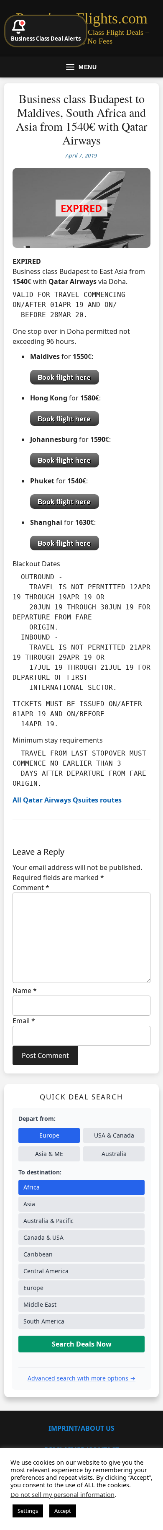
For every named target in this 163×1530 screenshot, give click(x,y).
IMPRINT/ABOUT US (81, 1428)
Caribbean (38, 1254)
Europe (49, 1135)
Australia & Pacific (48, 1221)
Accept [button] (62, 1511)
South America (43, 1321)
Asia (29, 1204)
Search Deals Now (82, 1344)
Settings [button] (28, 1511)
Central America (46, 1271)
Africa (31, 1187)
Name (25, 990)
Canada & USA (43, 1237)
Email (24, 1020)
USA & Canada (114, 1135)
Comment (31, 887)
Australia (114, 1154)
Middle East (39, 1304)
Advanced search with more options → (81, 1378)
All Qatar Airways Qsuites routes (67, 800)
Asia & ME (49, 1154)
